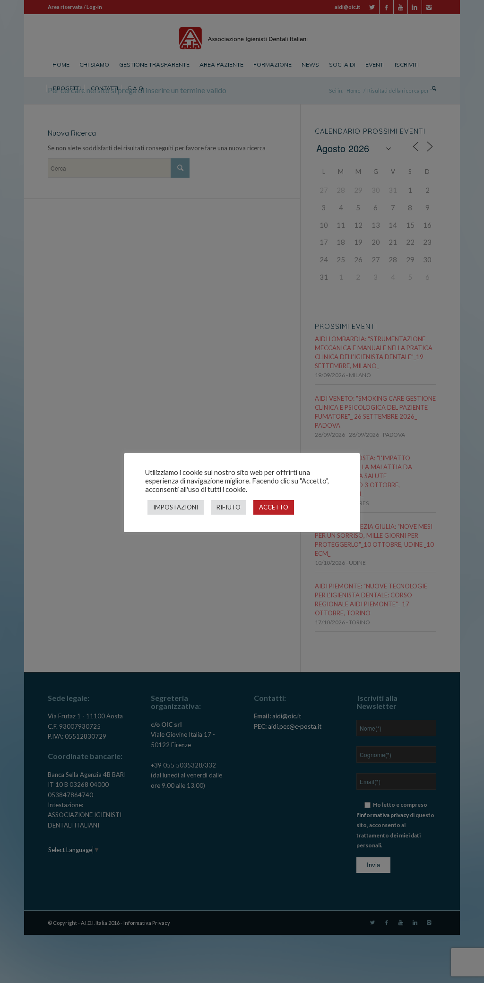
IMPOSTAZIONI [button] (175, 507)
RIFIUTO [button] (228, 507)
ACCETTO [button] (273, 507)
